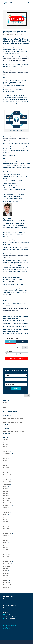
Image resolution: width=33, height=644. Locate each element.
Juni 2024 (5, 444)
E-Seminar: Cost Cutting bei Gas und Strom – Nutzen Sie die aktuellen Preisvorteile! (15, 32)
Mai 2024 (5, 446)
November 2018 (7, 585)
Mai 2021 (5, 519)
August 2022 (6, 484)
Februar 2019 (6, 582)
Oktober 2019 (6, 563)
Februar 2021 (6, 526)
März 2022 (6, 496)
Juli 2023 (5, 458)
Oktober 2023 (6, 451)
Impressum (9, 638)
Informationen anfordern (9, 605)
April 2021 (5, 521)
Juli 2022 (5, 486)
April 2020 (5, 549)
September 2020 (7, 538)
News (4, 407)
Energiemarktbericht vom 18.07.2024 (13, 422)
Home (4, 598)
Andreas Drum (9, 34)
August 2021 (6, 512)
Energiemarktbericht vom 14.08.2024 (13, 414)
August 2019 (6, 568)
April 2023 (5, 465)
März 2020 (6, 552)
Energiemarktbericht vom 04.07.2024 (13, 427)
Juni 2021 (5, 517)
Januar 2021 (6, 528)
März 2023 (6, 467)
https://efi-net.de (12, 281)
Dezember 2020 (7, 531)
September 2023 (7, 453)
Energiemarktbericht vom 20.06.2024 (13, 431)
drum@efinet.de (7, 294)
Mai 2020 (5, 547)
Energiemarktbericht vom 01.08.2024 (13, 418)
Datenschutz (17, 638)
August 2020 (6, 540)
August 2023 (6, 456)
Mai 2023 (5, 463)
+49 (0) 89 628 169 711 (11, 618)
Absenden (16, 388)
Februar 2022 (6, 498)
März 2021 (6, 524)
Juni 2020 (5, 545)
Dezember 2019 (7, 559)
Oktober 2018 (6, 587)
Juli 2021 (5, 514)
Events (22, 34)
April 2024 (5, 449)
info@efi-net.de (11, 615)
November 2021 (7, 505)
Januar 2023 (6, 472)
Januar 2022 (6, 500)
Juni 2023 (5, 460)
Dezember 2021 (7, 503)
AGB (24, 638)
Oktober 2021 (6, 507)
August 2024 (6, 439)
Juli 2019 (5, 570)
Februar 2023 (6, 470)
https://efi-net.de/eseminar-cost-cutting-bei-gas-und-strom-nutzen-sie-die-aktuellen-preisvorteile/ (16, 72)
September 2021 (7, 510)
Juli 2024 (5, 442)
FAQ (4, 607)
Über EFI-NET (6, 600)
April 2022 (5, 493)
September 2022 (7, 481)
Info (4, 405)
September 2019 (7, 566)
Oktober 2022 (6, 479)
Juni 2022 (5, 488)
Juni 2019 (5, 573)
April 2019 (5, 578)
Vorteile (5, 603)
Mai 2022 (5, 491)
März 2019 (6, 580)
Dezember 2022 (7, 474)
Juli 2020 (5, 542)
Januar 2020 (6, 556)
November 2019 (7, 561)
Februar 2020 (6, 554)
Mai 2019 (5, 575)
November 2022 (7, 477)
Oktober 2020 (6, 535)
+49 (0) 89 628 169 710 (11, 616)
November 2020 (7, 533)
